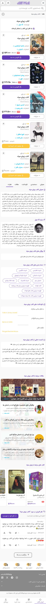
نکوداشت (25, 184)
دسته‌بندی (34, 184)
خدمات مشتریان (40, 586)
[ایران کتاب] (23, 3)
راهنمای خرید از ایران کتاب (37, 582)
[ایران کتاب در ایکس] (7, 578)
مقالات (17, 184)
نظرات (10, 184)
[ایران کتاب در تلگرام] (12, 578)
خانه (43, 14)
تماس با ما (42, 574)
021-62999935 (6, 574)
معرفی (42, 184)
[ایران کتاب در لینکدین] (2, 578)
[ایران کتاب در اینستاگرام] (16, 578)
